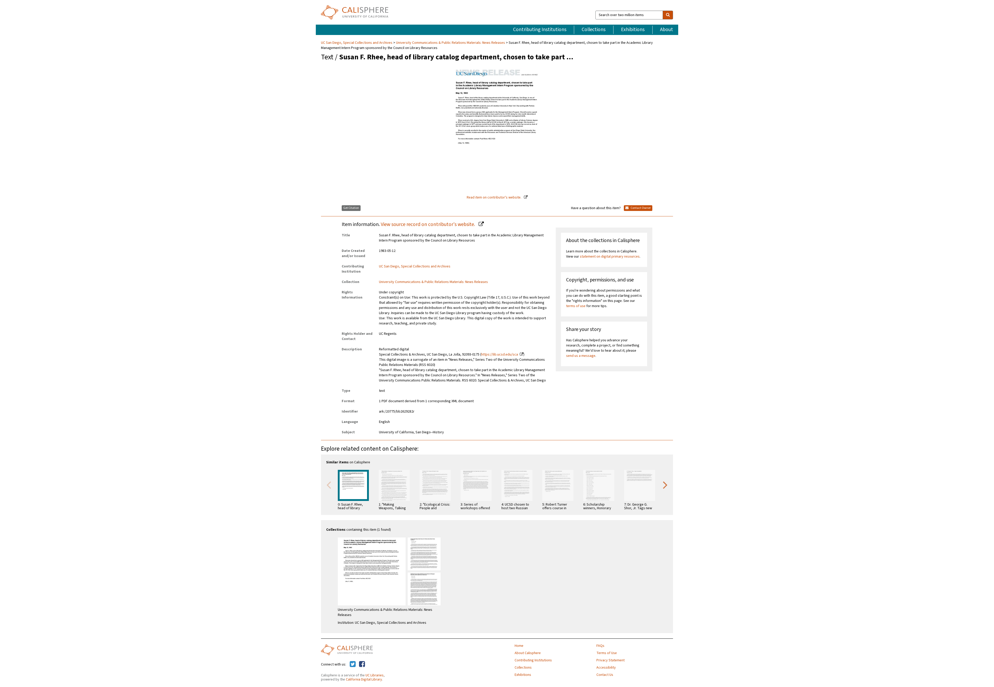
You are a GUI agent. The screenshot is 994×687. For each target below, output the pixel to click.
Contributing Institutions (539, 29)
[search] (668, 15)
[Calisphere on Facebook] (362, 664)
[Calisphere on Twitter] (353, 664)
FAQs (600, 646)
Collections (593, 29)
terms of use (576, 306)
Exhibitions (633, 29)
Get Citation (351, 208)
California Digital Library (364, 679)
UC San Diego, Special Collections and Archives (357, 42)
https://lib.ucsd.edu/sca (499, 354)
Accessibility (606, 667)
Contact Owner (640, 208)
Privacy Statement (610, 660)
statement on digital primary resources (610, 256)
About (666, 29)
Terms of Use (606, 653)
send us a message (580, 355)
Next (665, 484)
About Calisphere (528, 653)
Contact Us (604, 675)
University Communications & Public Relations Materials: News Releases (450, 42)
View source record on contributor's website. (428, 224)
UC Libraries (375, 675)
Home (519, 646)
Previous (328, 484)
